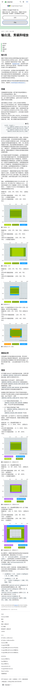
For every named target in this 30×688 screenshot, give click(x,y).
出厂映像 (3, 626)
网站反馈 (4, 681)
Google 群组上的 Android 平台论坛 (9, 647)
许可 (20, 679)
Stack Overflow (5, 671)
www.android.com (5, 666)
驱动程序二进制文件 (6, 629)
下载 (2, 621)
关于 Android (4, 679)
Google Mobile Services (7, 668)
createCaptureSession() (18, 82)
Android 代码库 (5, 616)
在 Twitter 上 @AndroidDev (7, 640)
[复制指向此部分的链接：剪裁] (6, 89)
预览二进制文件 (5, 624)
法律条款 (15, 679)
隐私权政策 (25, 679)
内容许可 (16, 605)
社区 (10, 679)
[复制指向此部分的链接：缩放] (6, 370)
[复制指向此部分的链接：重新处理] (10, 353)
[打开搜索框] (20, 2)
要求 (2, 619)
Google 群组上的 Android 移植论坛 (9, 652)
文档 (7, 31)
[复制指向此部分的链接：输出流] (8, 55)
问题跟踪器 (4, 673)
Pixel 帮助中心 (4, 661)
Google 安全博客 (5, 645)
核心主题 (12, 31)
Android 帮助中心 (5, 659)
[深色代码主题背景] (26, 124)
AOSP (2, 31)
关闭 (15, 17)
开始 (15, 22)
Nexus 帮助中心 (5, 663)
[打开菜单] (2, 2)
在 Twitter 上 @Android (6, 638)
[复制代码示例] (28, 124)
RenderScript (16, 64)
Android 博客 (4, 642)
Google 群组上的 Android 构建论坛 (9, 650)
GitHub (3, 631)
